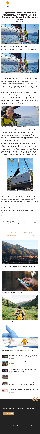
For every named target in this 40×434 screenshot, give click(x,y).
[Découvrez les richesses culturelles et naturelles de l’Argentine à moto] (20, 348)
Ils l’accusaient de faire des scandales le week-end (20, 362)
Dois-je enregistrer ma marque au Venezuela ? (12, 292)
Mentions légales (20, 425)
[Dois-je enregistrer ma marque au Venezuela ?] (20, 290)
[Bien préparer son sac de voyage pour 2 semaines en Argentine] (20, 319)
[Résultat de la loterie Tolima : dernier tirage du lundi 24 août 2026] (5, 391)
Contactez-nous (8, 413)
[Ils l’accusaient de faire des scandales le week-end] (5, 365)
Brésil (4, 216)
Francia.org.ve (14, 425)
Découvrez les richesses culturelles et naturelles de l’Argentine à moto (18, 350)
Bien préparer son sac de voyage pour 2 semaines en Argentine (16, 321)
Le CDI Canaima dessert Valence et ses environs (20, 376)
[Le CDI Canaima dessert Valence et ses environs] (5, 378)
